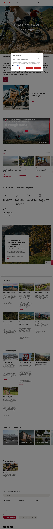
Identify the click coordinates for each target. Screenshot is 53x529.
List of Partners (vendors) (16, 65)
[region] (27, 62)
